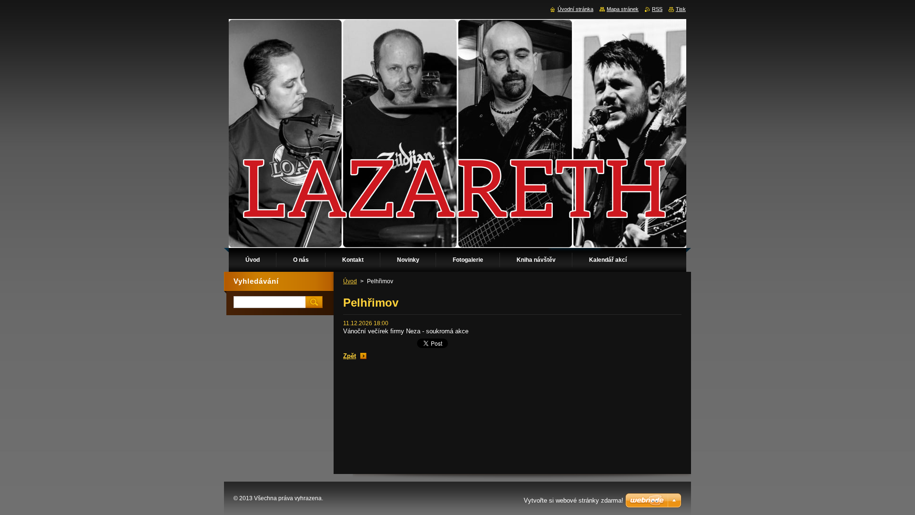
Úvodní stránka (575, 9)
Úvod (350, 281)
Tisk (681, 9)
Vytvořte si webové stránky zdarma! (573, 500)
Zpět (349, 356)
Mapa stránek (623, 9)
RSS (657, 9)
